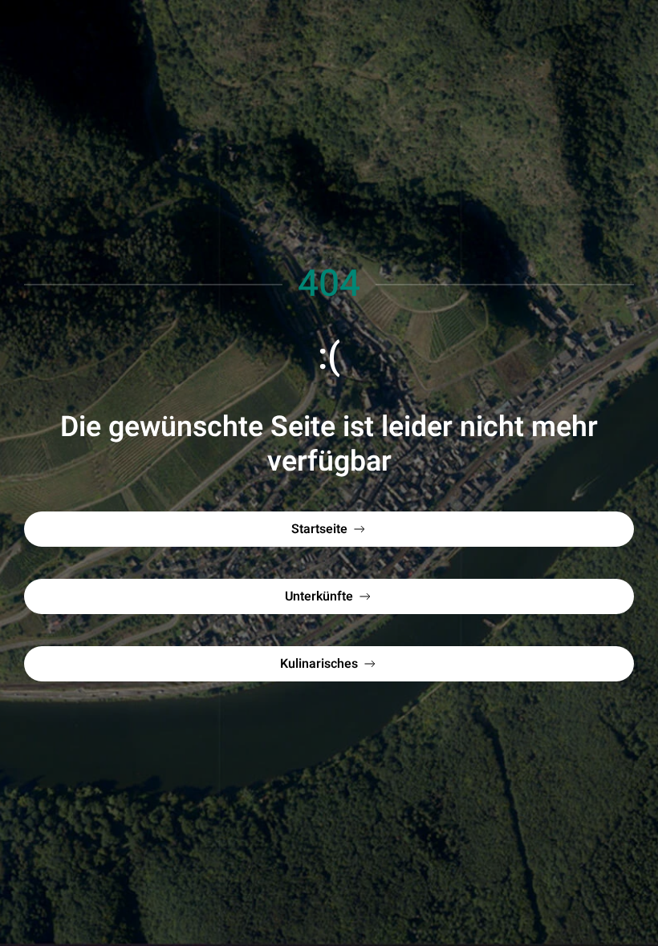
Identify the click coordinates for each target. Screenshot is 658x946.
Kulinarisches (319, 663)
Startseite (319, 529)
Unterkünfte (319, 596)
